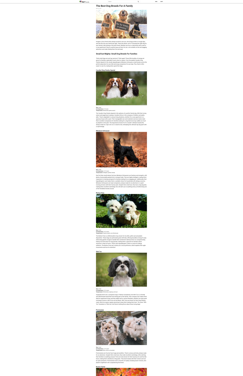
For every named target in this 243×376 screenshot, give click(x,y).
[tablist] (152, 1)
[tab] (156, 1)
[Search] (138, 1)
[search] (123, 1)
